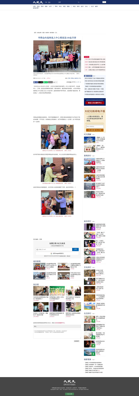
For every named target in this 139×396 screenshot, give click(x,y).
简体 (49, 2)
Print (55, 82)
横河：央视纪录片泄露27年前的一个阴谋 (94, 89)
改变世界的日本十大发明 (100, 342)
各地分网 (35, 8)
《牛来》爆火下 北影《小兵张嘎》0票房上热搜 (100, 234)
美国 (38, 6)
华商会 (72, 78)
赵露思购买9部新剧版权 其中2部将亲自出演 (57, 314)
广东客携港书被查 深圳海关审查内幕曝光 (94, 83)
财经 (78, 6)
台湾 (50, 6)
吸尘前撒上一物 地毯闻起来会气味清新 (100, 334)
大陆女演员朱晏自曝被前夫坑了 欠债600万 (100, 259)
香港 (42, 6)
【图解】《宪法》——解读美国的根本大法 (100, 147)
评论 (60, 6)
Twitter (40, 82)
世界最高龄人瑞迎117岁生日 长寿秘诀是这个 (57, 297)
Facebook (35, 82)
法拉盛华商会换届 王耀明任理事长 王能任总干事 (76, 265)
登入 (104, 2)
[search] (69, 2)
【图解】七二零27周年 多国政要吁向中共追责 (100, 139)
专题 (64, 6)
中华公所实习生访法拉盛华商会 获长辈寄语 (76, 274)
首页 (35, 32)
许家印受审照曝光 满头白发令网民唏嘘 (100, 177)
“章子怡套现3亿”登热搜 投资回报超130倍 (73, 297)
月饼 (69, 78)
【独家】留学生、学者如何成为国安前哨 (94, 368)
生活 (92, 6)
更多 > (94, 76)
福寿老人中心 (77, 78)
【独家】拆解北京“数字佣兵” (91, 370)
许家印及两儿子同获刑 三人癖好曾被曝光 (100, 160)
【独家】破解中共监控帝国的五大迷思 (94, 372)
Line (45, 82)
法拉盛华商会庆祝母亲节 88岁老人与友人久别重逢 (51, 265)
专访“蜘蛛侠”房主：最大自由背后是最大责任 (100, 280)
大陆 (34, 6)
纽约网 (47, 32)
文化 (86, 6)
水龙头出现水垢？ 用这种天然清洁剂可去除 (100, 193)
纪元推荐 (89, 76)
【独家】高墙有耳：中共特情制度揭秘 (94, 366)
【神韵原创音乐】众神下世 (99, 287)
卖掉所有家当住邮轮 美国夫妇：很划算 (100, 351)
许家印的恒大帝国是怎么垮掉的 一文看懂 (100, 168)
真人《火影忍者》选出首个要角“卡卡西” (100, 242)
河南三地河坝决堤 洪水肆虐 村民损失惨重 (94, 81)
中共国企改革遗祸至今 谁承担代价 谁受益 (94, 94)
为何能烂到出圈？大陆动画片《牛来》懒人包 (100, 250)
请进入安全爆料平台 (95, 103)
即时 (56, 6)
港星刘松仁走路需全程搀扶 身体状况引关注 (73, 314)
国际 (46, 6)
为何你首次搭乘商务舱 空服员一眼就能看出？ (40, 297)
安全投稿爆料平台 (60, 322)
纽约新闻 (52, 32)
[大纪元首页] (38, 2)
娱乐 (82, 6)
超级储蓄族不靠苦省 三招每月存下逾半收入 (100, 326)
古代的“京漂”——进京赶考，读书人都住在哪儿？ (100, 272)
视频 (68, 6)
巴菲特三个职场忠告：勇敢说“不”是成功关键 (40, 314)
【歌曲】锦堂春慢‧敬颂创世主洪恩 (100, 305)
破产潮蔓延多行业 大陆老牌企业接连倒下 (94, 91)
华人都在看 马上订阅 (94, 130)
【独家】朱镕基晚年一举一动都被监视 (94, 364)
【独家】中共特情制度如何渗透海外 (93, 86)
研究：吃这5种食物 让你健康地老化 (100, 318)
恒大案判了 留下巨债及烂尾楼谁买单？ (100, 185)
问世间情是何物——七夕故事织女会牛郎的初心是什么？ (100, 297)
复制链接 (50, 82)
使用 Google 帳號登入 (58, 253)
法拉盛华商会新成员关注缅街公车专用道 (51, 274)
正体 (46, 2)
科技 (74, 6)
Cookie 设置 (69, 393)
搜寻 (78, 2)
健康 (96, 6)
